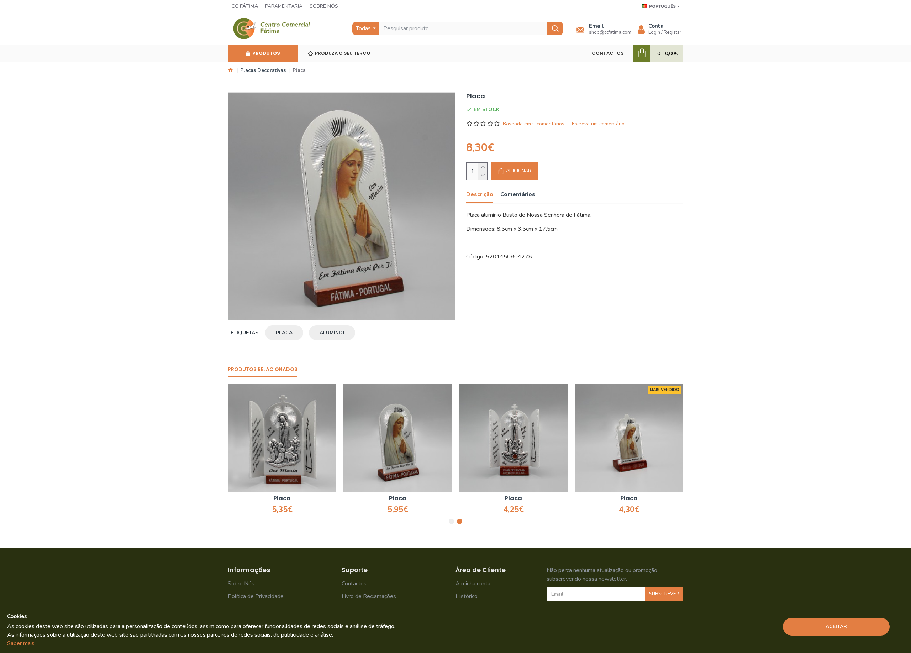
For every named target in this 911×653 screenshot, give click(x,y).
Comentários (517, 194)
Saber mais (21, 643)
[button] (451, 521)
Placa (315, 498)
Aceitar (836, 626)
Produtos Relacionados (262, 369)
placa (284, 332)
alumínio (332, 332)
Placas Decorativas (263, 70)
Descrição (479, 194)
